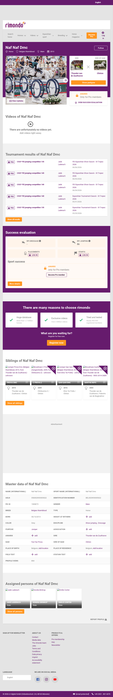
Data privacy (37, 654)
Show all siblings (14, 403)
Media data (36, 640)
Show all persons (14, 611)
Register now (56, 342)
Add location (43, 548)
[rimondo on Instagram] (46, 679)
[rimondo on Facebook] (37, 679)
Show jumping (91, 523)
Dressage (102, 523)
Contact (35, 637)
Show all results (13, 219)
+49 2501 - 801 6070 (102, 694)
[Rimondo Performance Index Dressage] (40, 241)
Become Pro (91, 36)
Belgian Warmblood (26, 51)
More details (15, 284)
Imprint (35, 657)
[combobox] (100, 2)
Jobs (34, 646)
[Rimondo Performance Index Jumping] (89, 241)
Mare (42, 51)
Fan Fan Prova (36, 542)
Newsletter (56, 645)
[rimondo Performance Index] (12, 64)
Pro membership (58, 639)
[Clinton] (100, 69)
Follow (101, 48)
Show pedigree (88, 83)
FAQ (53, 642)
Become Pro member (56, 275)
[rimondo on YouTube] (55, 679)
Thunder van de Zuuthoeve (77, 74)
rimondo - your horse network (15, 25)
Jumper (34, 529)
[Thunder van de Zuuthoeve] (77, 69)
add (90, 517)
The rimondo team (39, 643)
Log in (103, 36)
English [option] (97, 2)
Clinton (100, 73)
